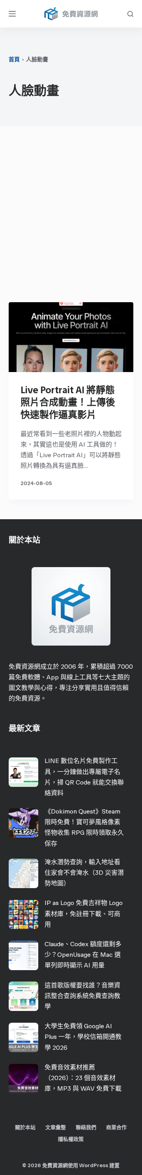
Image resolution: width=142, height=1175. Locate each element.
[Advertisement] (71, 215)
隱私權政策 (71, 1139)
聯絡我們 (86, 1127)
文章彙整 (55, 1127)
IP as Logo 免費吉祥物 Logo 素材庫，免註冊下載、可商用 (84, 913)
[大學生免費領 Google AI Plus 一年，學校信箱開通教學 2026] (23, 1037)
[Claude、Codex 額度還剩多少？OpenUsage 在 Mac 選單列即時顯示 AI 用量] (23, 955)
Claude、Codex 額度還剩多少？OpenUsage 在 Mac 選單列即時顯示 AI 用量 (83, 954)
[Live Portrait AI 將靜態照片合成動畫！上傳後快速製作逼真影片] (71, 337)
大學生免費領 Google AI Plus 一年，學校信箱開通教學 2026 (83, 1036)
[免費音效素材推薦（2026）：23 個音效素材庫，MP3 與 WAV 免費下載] (23, 1078)
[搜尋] (130, 14)
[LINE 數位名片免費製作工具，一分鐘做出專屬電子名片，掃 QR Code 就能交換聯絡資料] (23, 772)
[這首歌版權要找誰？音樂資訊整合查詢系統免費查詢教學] (23, 996)
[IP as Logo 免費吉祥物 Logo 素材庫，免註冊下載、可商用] (23, 914)
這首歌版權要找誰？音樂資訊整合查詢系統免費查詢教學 (82, 996)
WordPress (93, 1165)
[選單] (12, 13)
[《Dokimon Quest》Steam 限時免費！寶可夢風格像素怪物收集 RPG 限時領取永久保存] (23, 822)
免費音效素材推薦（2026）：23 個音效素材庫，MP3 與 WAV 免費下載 (83, 1078)
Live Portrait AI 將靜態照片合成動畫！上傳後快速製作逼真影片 (68, 402)
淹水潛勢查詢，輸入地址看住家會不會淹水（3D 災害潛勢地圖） (84, 872)
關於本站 (25, 1127)
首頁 (14, 59)
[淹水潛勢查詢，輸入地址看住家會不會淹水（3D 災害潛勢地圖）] (23, 873)
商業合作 (116, 1127)
